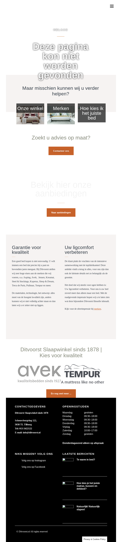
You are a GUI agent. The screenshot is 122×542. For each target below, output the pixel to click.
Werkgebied (22, 538)
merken (97, 309)
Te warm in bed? (86, 459)
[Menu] (112, 6)
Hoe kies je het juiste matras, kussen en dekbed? (88, 486)
